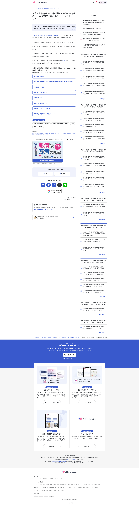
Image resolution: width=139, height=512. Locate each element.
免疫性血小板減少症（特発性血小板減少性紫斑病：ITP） (47, 35)
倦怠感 (40, 126)
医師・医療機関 (71, 459)
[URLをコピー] (43, 185)
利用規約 (34, 72)
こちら (68, 462)
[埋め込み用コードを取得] (54, 185)
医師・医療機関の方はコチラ (69, 359)
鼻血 (35, 126)
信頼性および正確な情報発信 (59, 461)
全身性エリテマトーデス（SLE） (60, 123)
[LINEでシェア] (65, 185)
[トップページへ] (69, 473)
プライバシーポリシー (41, 72)
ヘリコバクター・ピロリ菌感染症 (41, 123)
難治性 (64, 61)
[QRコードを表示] (48, 185)
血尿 (73, 123)
